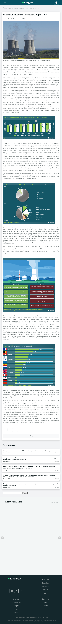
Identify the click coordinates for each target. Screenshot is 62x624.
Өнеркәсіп (16, 599)
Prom (29, 2)
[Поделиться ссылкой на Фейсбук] (10, 430)
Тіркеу (46, 606)
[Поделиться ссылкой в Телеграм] (5, 430)
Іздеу (45, 593)
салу (16, 112)
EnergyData (45, 583)
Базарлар (16, 606)
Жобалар (16, 609)
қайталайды (23, 407)
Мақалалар (45, 586)
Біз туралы (45, 599)
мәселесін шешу (7, 160)
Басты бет (45, 579)
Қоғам (16, 612)
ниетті (4, 251)
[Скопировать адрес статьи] (15, 430)
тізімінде (25, 321)
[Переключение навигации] (5, 2)
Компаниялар (16, 602)
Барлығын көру (55, 502)
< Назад (31, 436)
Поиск (25, 493)
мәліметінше (14, 80)
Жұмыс (45, 590)
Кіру (45, 602)
